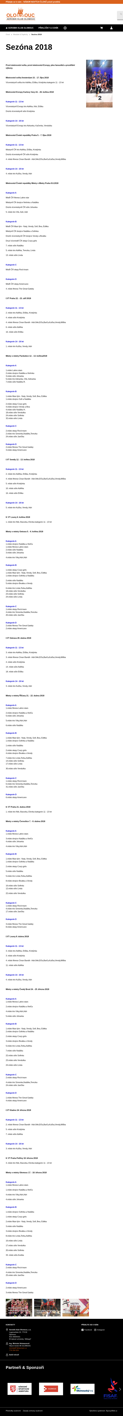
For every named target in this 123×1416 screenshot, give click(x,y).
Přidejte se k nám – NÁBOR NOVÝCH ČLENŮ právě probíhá (33, 2)
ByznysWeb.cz (111, 1411)
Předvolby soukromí (13, 1411)
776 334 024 (14, 1350)
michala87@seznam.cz (18, 1348)
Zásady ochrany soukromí (33, 1411)
